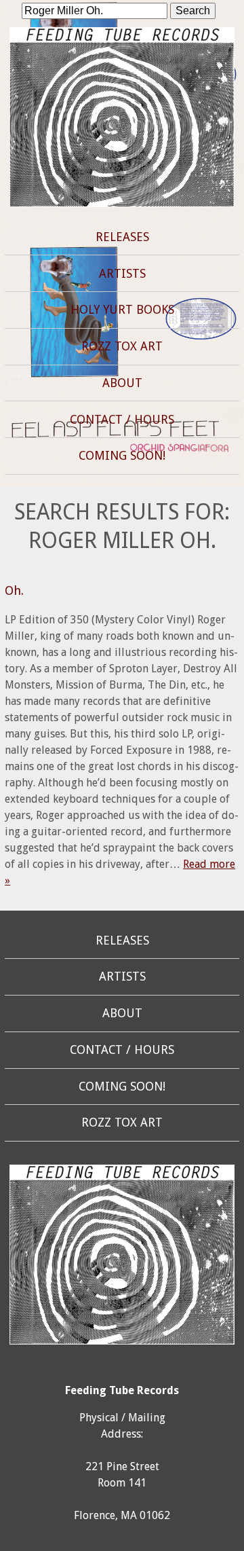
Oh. (14, 590)
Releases (122, 237)
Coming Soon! (122, 455)
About (122, 383)
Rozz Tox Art (122, 346)
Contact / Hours (122, 419)
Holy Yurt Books (122, 309)
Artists (122, 273)
